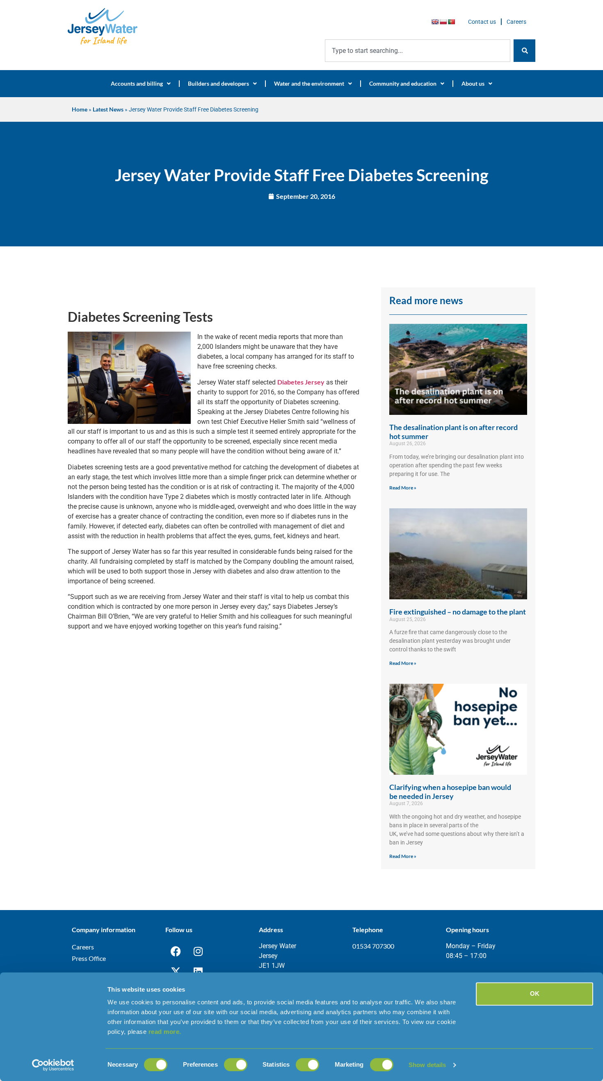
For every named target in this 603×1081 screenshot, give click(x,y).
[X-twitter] (175, 972)
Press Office (89, 958)
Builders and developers (218, 83)
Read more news (426, 300)
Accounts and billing (137, 83)
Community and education (402, 83)
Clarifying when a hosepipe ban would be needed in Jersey (450, 792)
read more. (164, 1031)
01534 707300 (373, 946)
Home (79, 109)
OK (534, 993)
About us (472, 83)
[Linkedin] (198, 972)
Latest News (108, 109)
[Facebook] (175, 951)
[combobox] (417, 50)
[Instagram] (198, 951)
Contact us (482, 21)
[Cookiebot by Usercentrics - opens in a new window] (53, 1065)
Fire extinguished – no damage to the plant (457, 611)
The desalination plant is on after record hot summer (453, 432)
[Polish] (443, 21)
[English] (435, 21)
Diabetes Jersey (300, 382)
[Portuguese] (451, 21)
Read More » (402, 488)
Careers (516, 21)
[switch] (235, 1064)
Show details (427, 1064)
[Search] (524, 50)
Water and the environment (309, 83)
